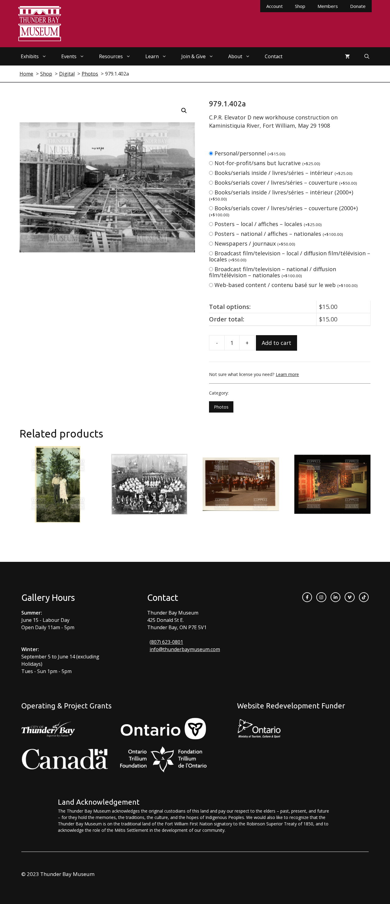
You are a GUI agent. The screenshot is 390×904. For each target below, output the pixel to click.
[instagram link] (321, 597)
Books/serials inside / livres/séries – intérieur (283, 172)
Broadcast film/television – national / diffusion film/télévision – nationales (272, 272)
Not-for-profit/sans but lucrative (267, 163)
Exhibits (30, 56)
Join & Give (193, 56)
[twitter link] (349, 597)
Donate (358, 6)
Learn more (287, 374)
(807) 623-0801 (166, 642)
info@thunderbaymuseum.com (185, 649)
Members (327, 6)
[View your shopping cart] (347, 56)
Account (274, 6)
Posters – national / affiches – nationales (278, 233)
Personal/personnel (249, 153)
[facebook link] (307, 597)
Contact (273, 56)
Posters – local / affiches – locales (268, 224)
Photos (221, 407)
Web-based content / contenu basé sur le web (286, 285)
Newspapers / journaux (254, 243)
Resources (111, 56)
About (235, 56)
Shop (300, 6)
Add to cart (276, 342)
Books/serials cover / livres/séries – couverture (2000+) (283, 211)
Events (68, 56)
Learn (152, 56)
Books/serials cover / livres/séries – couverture (285, 182)
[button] (184, 110)
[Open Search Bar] (367, 56)
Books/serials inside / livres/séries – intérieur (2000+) (281, 195)
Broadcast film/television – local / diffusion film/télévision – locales (289, 256)
